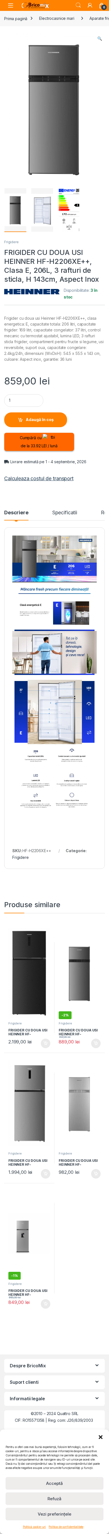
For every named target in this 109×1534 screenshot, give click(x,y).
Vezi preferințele (54, 1514)
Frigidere (11, 242)
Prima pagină (15, 18)
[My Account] (90, 5)
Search (78, 5)
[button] (100, 1436)
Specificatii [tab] (64, 512)
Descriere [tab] (16, 512)
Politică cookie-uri (34, 1526)
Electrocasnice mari (56, 18)
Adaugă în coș (40, 419)
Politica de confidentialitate (66, 1526)
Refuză (54, 1498)
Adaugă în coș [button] (43, 1043)
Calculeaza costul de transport (39, 478)
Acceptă (54, 1483)
